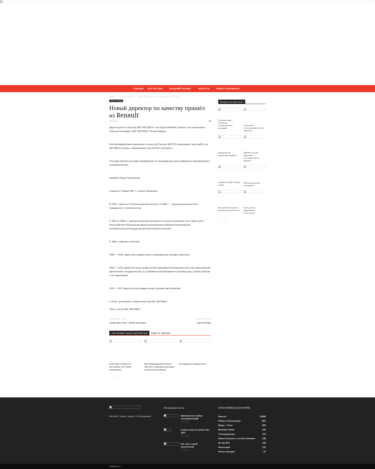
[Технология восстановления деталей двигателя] (255, 115)
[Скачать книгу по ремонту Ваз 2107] (167, 433)
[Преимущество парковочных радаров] (229, 142)
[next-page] (116, 375)
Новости (203, 88)
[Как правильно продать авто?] (195, 350)
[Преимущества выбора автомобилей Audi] (171, 419)
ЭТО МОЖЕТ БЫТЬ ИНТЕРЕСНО (129, 333)
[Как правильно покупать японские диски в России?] (229, 197)
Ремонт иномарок (227, 88)
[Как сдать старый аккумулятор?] (171, 447)
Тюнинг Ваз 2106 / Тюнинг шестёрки (127, 323)
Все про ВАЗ (155, 88)
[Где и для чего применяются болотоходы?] (255, 197)
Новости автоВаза (126, 96)
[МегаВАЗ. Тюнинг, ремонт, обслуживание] (187, 42)
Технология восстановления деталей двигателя (254, 128)
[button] (262, 88)
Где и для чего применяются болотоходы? (249, 210)
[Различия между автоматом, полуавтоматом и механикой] (229, 113)
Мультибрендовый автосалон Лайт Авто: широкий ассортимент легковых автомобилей (159, 367)
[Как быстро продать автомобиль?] (255, 172)
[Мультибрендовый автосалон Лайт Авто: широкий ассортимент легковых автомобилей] (160, 350)
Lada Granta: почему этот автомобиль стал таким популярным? (120, 367)
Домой (112, 96)
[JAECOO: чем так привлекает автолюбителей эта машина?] (255, 142)
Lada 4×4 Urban (203, 323)
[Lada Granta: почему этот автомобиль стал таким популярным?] (125, 350)
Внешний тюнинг (180, 88)
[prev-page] (111, 375)
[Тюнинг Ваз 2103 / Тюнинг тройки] (229, 172)
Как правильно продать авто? (193, 364)
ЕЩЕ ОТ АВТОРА (160, 333)
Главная (138, 88)
